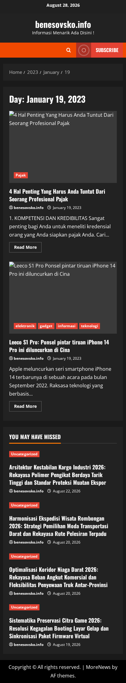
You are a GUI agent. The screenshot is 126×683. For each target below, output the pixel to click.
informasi (67, 325)
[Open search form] (68, 50)
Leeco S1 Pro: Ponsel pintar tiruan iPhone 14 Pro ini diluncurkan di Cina (63, 298)
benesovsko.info (63, 24)
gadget (46, 325)
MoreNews (98, 667)
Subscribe (107, 50)
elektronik (25, 325)
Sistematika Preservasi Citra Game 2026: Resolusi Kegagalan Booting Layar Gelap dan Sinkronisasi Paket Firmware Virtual (59, 627)
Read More (28, 248)
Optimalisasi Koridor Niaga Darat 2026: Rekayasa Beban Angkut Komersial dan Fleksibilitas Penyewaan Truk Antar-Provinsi (58, 577)
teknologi (89, 325)
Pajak (21, 175)
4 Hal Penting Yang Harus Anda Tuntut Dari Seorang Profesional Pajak (63, 147)
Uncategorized (24, 454)
